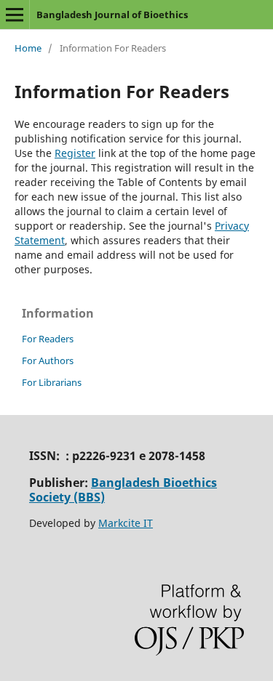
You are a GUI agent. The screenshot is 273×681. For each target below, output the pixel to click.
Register (75, 153)
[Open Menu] (14, 14)
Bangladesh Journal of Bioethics (112, 14)
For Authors (48, 360)
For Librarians (52, 382)
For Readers (48, 338)
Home (28, 48)
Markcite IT (125, 523)
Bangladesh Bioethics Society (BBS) (123, 490)
